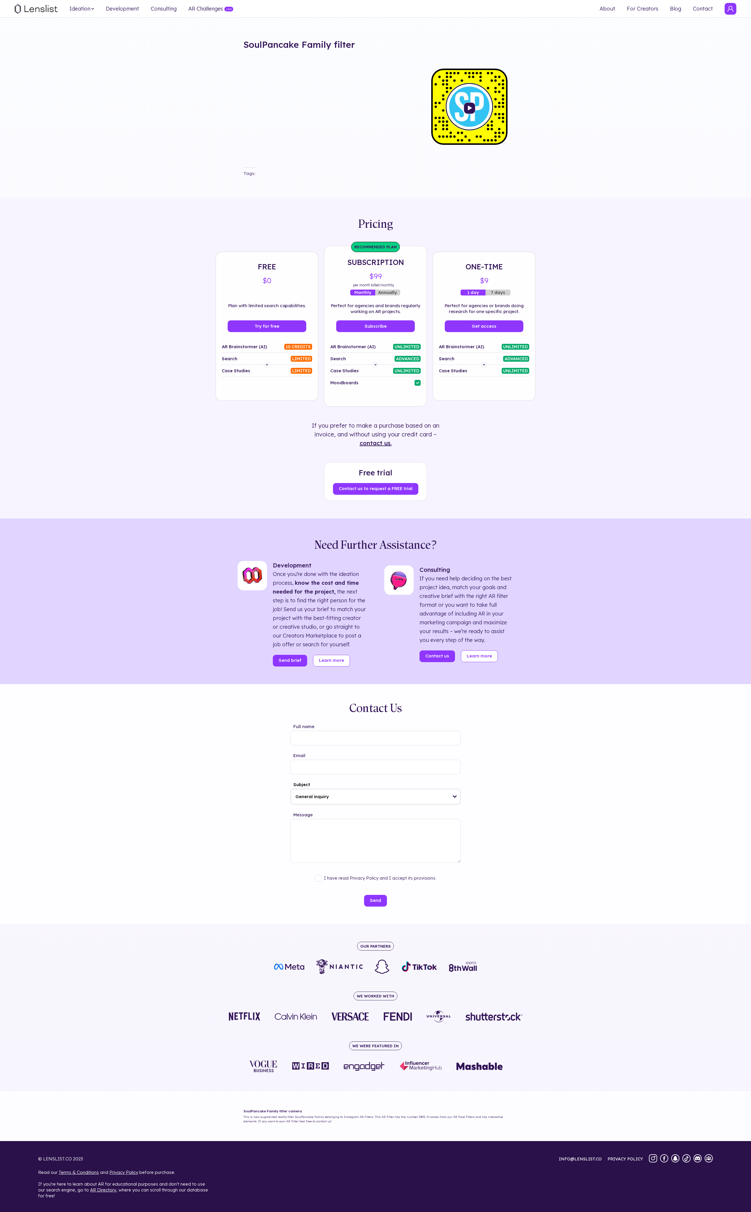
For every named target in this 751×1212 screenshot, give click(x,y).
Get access (484, 326)
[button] (455, 796)
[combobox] (375, 797)
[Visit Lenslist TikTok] (686, 1159)
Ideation (80, 9)
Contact (703, 9)
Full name (303, 726)
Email (299, 755)
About (607, 9)
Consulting (164, 9)
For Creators (642, 9)
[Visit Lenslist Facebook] (664, 1159)
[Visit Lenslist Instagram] (653, 1159)
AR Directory (103, 1190)
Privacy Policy (123, 1172)
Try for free (267, 326)
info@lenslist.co (580, 1159)
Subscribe (376, 326)
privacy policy (625, 1159)
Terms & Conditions (79, 1172)
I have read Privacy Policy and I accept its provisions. (380, 878)
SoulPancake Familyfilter (299, 44)
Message (303, 814)
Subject (301, 784)
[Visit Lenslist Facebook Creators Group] (709, 1159)
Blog (675, 9)
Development (122, 9)
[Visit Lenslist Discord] (698, 1159)
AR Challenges (205, 9)
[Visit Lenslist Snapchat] (675, 1159)
